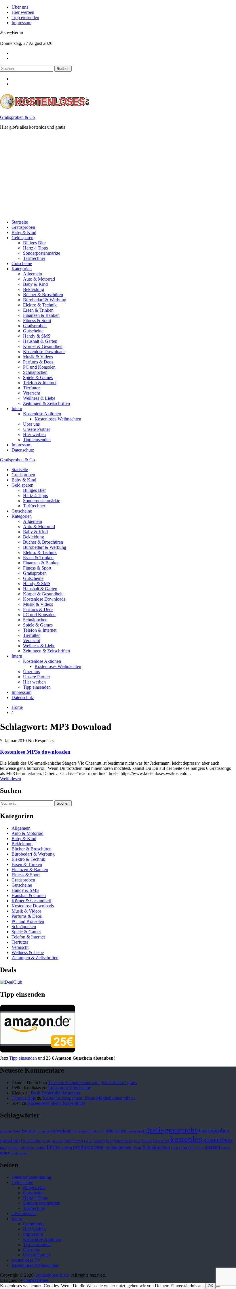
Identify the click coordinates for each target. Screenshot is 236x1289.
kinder (146, 1140)
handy (46, 1141)
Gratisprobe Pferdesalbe (69, 1087)
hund (67, 1141)
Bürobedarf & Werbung (44, 299)
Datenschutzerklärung (31, 1177)
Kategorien (22, 268)
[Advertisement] (118, 174)
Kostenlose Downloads (44, 351)
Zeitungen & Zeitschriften (46, 403)
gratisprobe (181, 1130)
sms (201, 1147)
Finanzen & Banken (41, 315)
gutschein (10, 1140)
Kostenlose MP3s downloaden (35, 752)
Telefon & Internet (39, 382)
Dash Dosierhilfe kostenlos (55, 1092)
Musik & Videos (38, 356)
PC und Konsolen (39, 367)
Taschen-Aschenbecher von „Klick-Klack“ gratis (92, 1082)
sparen (212, 1147)
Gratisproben (23, 227)
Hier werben (23, 12)
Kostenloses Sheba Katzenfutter (56, 1103)
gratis (154, 1129)
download (61, 1131)
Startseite (20, 222)
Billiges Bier (34, 242)
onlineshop (27, 1147)
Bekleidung (33, 289)
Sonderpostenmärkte (41, 253)
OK (210, 1286)
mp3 (3, 1147)
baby (17, 1131)
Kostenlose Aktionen (42, 413)
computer (43, 1131)
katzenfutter (123, 1141)
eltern (100, 1131)
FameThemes (36, 1280)
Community (34, 1223)
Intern (17, 408)
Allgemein (32, 273)
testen (5, 1152)
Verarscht (31, 393)
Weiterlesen (10, 778)
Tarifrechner (34, 258)
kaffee (88, 1141)
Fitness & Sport (37, 320)
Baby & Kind (24, 232)
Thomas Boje (24, 1098)
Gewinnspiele (24, 1213)
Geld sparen (22, 237)
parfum (40, 1147)
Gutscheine (22, 263)
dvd (93, 1131)
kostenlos (186, 1139)
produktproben (117, 1147)
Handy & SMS (36, 336)
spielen (226, 1147)
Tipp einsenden (25, 17)
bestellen (29, 1131)
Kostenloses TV (26, 1260)
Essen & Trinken (38, 310)
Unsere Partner (36, 429)
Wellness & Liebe (39, 398)
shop (174, 1147)
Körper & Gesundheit (42, 346)
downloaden (81, 1131)
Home (17, 707)
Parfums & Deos (38, 361)
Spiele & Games (38, 377)
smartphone (188, 1148)
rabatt (136, 1148)
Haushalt (57, 1141)
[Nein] (218, 1287)
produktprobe (88, 1147)
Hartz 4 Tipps (35, 247)
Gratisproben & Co (17, 117)
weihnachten (20, 1153)
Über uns (20, 7)
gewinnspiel (135, 1131)
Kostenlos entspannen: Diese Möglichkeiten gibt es (89, 1098)
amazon (6, 1131)
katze (109, 1141)
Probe (53, 1147)
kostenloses (218, 1139)
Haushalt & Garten (40, 341)
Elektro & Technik (40, 304)
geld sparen (116, 1130)
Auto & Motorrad (39, 279)
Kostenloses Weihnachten (58, 418)
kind (137, 1141)
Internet (78, 1141)
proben (66, 1147)
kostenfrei (161, 1140)
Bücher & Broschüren (43, 294)
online (13, 1147)
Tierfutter (31, 387)
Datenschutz (23, 450)
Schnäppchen (35, 372)
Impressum (21, 22)
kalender (99, 1141)
